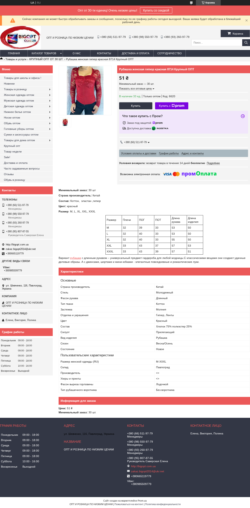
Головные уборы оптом (19, 128)
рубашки (75, 257)
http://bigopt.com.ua (17, 244)
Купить (135, 105)
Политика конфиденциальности (163, 504)
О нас (77, 53)
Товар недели (13, 151)
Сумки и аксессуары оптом (21, 134)
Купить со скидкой (156, 10)
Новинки (9, 83)
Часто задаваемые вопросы (22, 168)
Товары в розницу (15, 89)
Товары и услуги (15, 59)
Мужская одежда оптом (19, 100)
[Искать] (246, 42)
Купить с (165, 105)
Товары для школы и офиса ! (22, 77)
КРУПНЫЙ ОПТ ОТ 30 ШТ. (46, 59)
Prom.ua (142, 500)
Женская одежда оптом (19, 94)
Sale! (7, 157)
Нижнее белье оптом (17, 111)
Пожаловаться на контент (128, 504)
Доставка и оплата (135, 53)
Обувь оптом (12, 123)
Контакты (104, 53)
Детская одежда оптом (18, 106)
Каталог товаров (44, 53)
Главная (14, 53)
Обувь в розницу (14, 179)
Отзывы (9, 174)
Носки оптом (12, 117)
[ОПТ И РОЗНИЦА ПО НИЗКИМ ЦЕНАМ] (20, 48)
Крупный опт (12, 145)
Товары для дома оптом (19, 140)
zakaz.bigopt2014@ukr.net (21, 249)
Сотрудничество (169, 53)
